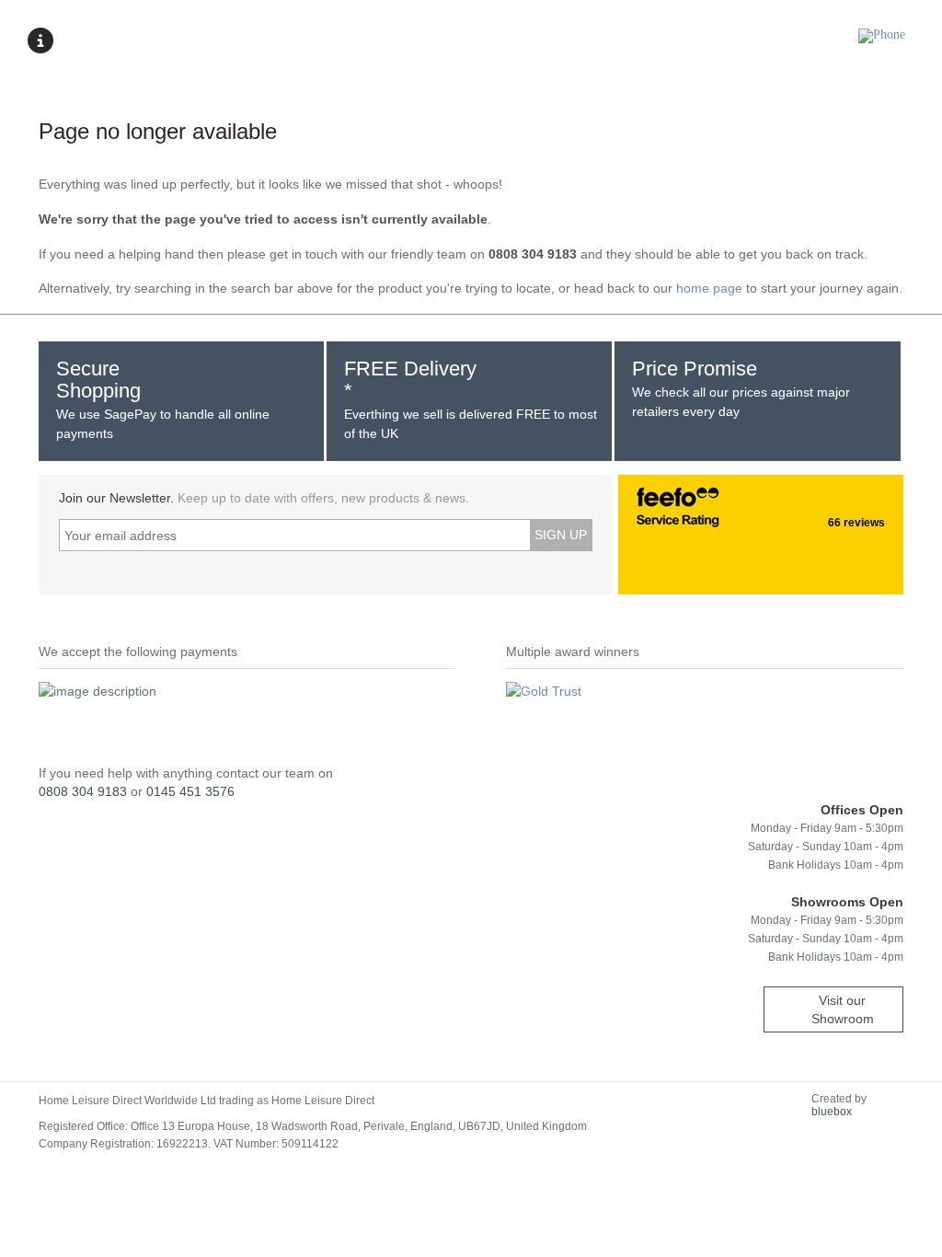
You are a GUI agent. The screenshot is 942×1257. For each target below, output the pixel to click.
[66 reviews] (636, 502)
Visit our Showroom (842, 1009)
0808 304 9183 (83, 791)
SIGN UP (560, 534)
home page (709, 288)
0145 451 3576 (190, 791)
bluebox (831, 1111)
